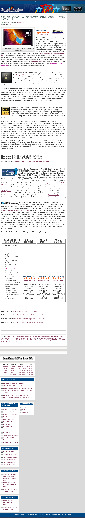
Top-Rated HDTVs (8, 452)
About (43, 514)
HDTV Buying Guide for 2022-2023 (13, 383)
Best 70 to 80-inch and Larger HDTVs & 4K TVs (28, 319)
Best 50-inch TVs (8, 419)
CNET (24, 407)
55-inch (39, 162)
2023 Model (22, 374)
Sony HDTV (43, 340)
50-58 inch (30, 370)
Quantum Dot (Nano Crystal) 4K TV (11, 340)
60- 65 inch (30, 372)
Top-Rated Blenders (9, 459)
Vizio (5, 370)
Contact (60, 514)
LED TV (14, 366)
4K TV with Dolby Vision (21, 336)
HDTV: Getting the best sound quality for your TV (17, 398)
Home (39, 514)
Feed (65, 514)
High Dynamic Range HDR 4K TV (48, 338)
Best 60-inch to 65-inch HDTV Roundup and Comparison (31, 315)
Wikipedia (25, 412)
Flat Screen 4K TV (8, 338)
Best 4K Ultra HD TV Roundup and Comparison (28, 322)
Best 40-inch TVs (8, 424)
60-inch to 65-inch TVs (10, 414)
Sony (5, 368)
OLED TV (13, 368)
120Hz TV (13, 372)
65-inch (32, 162)
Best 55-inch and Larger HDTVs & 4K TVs (26, 311)
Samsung (5, 366)
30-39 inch (30, 366)
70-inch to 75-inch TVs (10, 412)
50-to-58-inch (33, 336)
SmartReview (20, 23)
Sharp (5, 372)
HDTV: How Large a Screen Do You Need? (16, 395)
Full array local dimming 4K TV (24, 338)
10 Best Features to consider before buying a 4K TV (18, 388)
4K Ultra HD (22, 370)
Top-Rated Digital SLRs (10, 457)
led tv (60, 338)
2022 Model (22, 372)
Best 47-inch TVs (8, 422)
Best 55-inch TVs (8, 417)
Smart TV (13, 370)
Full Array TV (21, 366)
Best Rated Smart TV (44, 336)
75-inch (25, 162)
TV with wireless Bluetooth (14, 342)
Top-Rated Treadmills (9, 462)
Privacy (48, 514)
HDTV (12, 25)
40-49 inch (30, 368)
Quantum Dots (14, 374)
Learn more (71, 1)
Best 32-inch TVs (8, 427)
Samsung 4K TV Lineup (10, 435)
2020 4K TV (10, 336)
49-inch (46, 162)
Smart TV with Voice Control (31, 340)
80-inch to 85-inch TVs (10, 409)
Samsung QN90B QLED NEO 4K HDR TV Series (10, 503)
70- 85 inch (30, 374)
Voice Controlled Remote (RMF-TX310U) (15, 210)
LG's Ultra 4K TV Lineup (10, 442)
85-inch (18, 162)
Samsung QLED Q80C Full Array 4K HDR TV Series (10, 484)
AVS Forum (25, 410)
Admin (69, 514)
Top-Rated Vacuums (9, 464)
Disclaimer (54, 514)
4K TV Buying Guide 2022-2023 (12, 385)
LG (5, 374)
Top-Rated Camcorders (10, 454)
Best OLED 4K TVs (9, 433)
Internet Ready (22, 368)
